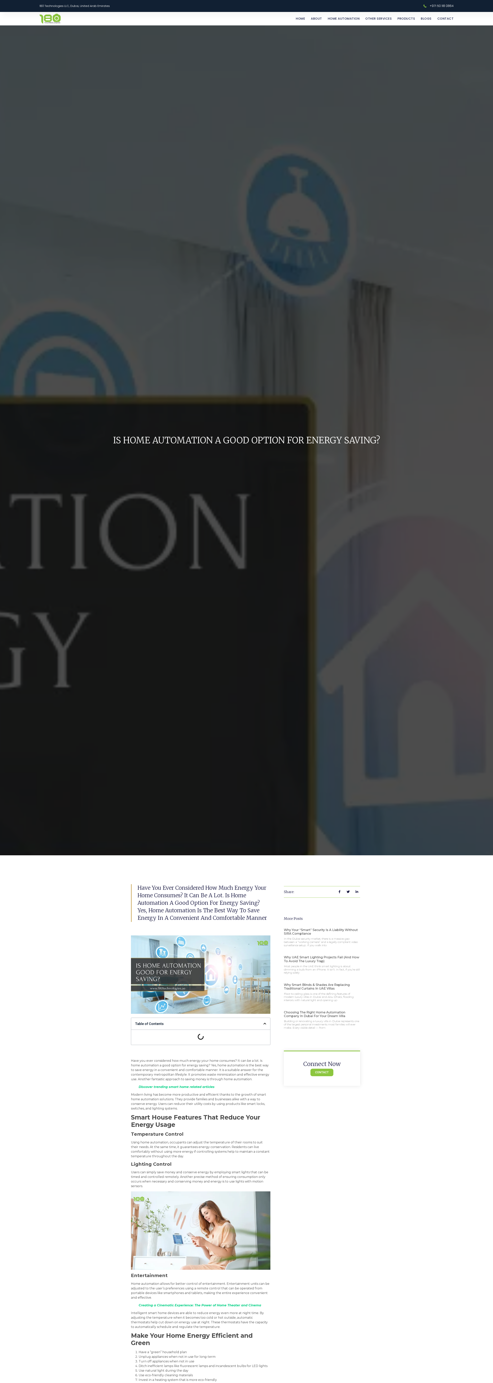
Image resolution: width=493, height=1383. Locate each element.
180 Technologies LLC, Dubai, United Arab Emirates (74, 6)
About (316, 18)
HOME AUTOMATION (344, 18)
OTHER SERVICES (378, 18)
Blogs (426, 18)
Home (300, 18)
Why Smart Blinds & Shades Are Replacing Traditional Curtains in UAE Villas (317, 986)
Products (406, 18)
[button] (264, 1023)
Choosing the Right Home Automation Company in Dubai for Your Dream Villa (314, 1014)
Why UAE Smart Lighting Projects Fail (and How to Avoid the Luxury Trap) (321, 959)
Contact (445, 18)
